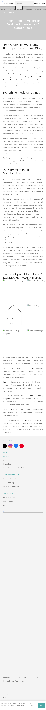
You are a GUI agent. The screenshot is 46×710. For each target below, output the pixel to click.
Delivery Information (10, 479)
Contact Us (7, 464)
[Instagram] (10, 446)
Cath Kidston (28, 420)
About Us (6, 456)
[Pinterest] (21, 446)
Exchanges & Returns (11, 486)
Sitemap (6, 505)
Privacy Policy (8, 501)
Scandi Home (26, 80)
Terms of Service (9, 497)
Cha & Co (6, 382)
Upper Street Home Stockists (14, 468)
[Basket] (43, 3)
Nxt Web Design (18, 681)
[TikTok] (5, 446)
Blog (4, 460)
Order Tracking (8, 483)
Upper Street (15, 409)
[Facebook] (16, 446)
